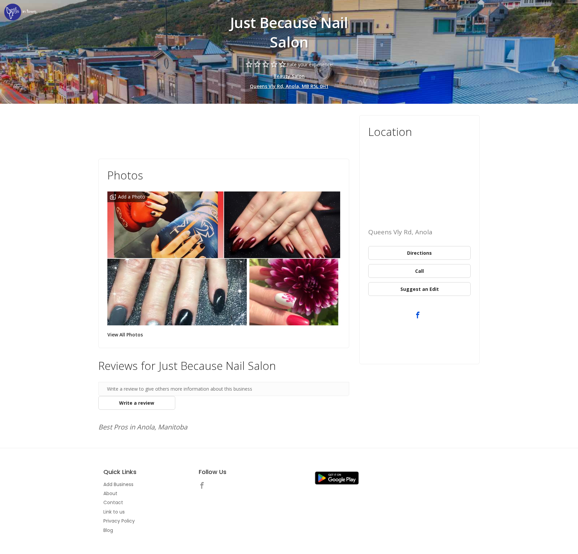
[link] (20, 12)
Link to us (114, 511)
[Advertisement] (223, 133)
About (110, 493)
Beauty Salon (289, 76)
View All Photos (125, 334)
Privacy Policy (119, 521)
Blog (108, 530)
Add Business (118, 484)
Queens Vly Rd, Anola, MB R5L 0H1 (289, 86)
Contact (113, 502)
